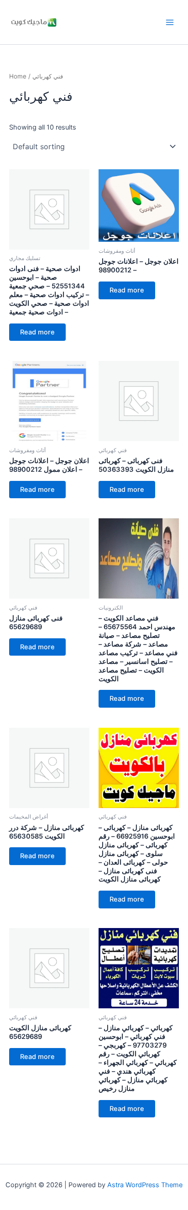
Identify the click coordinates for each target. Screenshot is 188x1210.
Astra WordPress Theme (145, 1185)
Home (17, 76)
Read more (37, 332)
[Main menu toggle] (170, 22)
